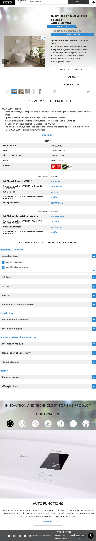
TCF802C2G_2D (14, 262)
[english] (7, 2)
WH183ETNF (56, 227)
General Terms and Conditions (67, 538)
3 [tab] (20, 91)
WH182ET (55, 192)
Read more (47, 521)
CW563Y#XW (57, 216)
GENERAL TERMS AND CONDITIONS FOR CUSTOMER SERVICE (70, 530)
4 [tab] (27, 91)
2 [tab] (14, 91)
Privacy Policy (60, 535)
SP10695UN (56, 186)
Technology (70, 84)
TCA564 (55, 221)
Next (43, 61)
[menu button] (94, 2)
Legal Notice (75, 535)
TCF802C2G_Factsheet (17, 267)
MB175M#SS (57, 203)
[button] (59, 92)
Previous (3, 61)
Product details (71, 69)
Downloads (71, 77)
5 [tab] (33, 91)
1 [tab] (7, 91)
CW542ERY (56, 181)
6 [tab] (40, 91)
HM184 (54, 197)
